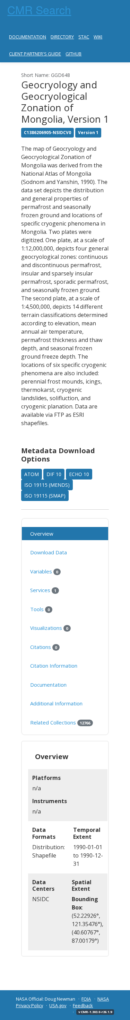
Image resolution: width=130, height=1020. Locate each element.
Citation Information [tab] (53, 665)
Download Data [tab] (48, 552)
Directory (62, 37)
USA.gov (57, 1005)
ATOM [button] (31, 474)
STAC (83, 37)
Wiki (98, 37)
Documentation (27, 37)
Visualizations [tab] (49, 627)
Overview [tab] (41, 533)
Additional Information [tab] (56, 703)
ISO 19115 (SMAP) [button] (45, 495)
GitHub (73, 54)
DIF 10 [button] (53, 474)
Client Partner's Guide (35, 54)
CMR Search (39, 9)
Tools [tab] (40, 609)
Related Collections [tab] (60, 722)
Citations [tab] (43, 646)
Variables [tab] (44, 571)
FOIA (86, 999)
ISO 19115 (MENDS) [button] (47, 485)
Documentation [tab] (48, 684)
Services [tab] (43, 590)
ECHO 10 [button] (79, 474)
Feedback (83, 1005)
